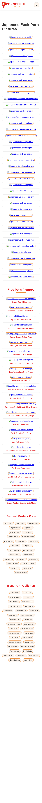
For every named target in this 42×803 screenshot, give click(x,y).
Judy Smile (27, 568)
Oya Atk (27, 528)
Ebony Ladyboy (15, 660)
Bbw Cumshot (28, 633)
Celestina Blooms (21, 573)
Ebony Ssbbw (12, 646)
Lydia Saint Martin (28, 537)
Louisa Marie (8, 541)
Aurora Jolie (21, 559)
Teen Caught (14, 637)
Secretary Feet (14, 620)
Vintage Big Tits (21, 611)
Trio (28, 597)
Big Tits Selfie (27, 651)
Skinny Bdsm (29, 606)
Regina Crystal (15, 528)
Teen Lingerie (14, 651)
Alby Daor (20, 523)
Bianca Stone (33, 541)
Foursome (21, 655)
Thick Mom (14, 593)
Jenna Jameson (12, 564)
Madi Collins (8, 523)
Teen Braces (28, 620)
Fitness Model (27, 637)
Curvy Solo (27, 593)
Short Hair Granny (15, 606)
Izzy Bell (27, 546)
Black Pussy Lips (27, 629)
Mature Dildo (28, 660)
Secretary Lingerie (14, 633)
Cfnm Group (34, 611)
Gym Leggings (8, 655)
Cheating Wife (33, 655)
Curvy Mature (13, 615)
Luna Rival (14, 568)
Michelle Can (33, 559)
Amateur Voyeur (15, 597)
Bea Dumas (15, 546)
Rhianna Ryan (33, 523)
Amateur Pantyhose (14, 624)
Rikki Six (21, 541)
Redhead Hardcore (27, 646)
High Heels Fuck (27, 602)
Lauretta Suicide (14, 550)
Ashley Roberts (13, 537)
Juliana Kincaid (14, 555)
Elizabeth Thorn (28, 550)
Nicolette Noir (8, 559)
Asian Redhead (29, 624)
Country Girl (29, 642)
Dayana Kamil (28, 555)
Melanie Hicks (14, 532)
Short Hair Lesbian (27, 615)
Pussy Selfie (8, 611)
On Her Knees (13, 602)
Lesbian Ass (13, 629)
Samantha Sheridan (28, 564)
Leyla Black (27, 532)
